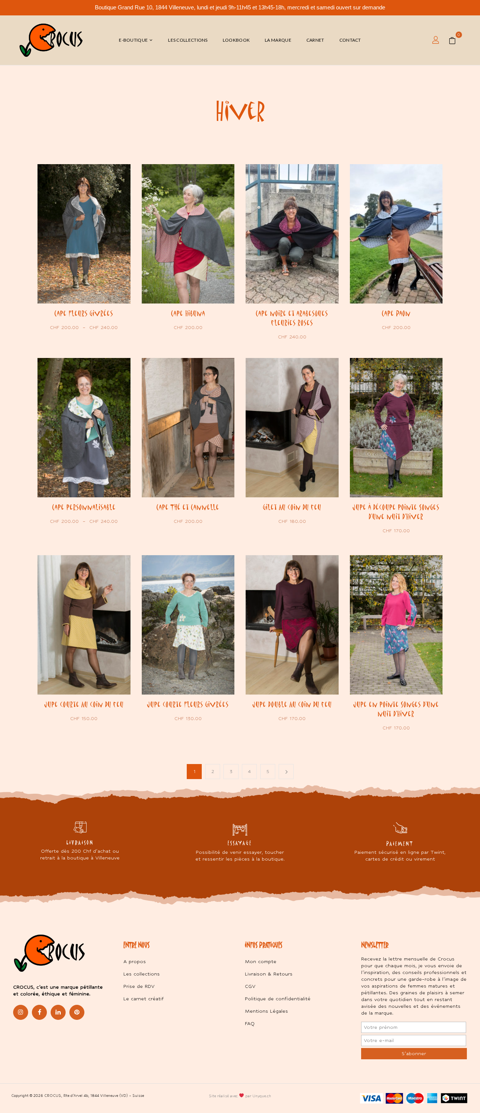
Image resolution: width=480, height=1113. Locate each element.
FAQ (250, 1023)
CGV (250, 986)
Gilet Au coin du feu (292, 507)
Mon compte (260, 961)
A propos (134, 961)
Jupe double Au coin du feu (292, 704)
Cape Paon (396, 313)
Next (286, 771)
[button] (455, 40)
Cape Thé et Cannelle (187, 507)
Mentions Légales (266, 1011)
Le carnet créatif (143, 998)
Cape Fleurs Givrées (83, 313)
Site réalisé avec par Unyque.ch (240, 1096)
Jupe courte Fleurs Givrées (188, 704)
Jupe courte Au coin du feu (84, 704)
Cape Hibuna (188, 313)
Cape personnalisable (84, 507)
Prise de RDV (138, 986)
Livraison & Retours (268, 974)
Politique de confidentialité (277, 998)
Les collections (141, 974)
